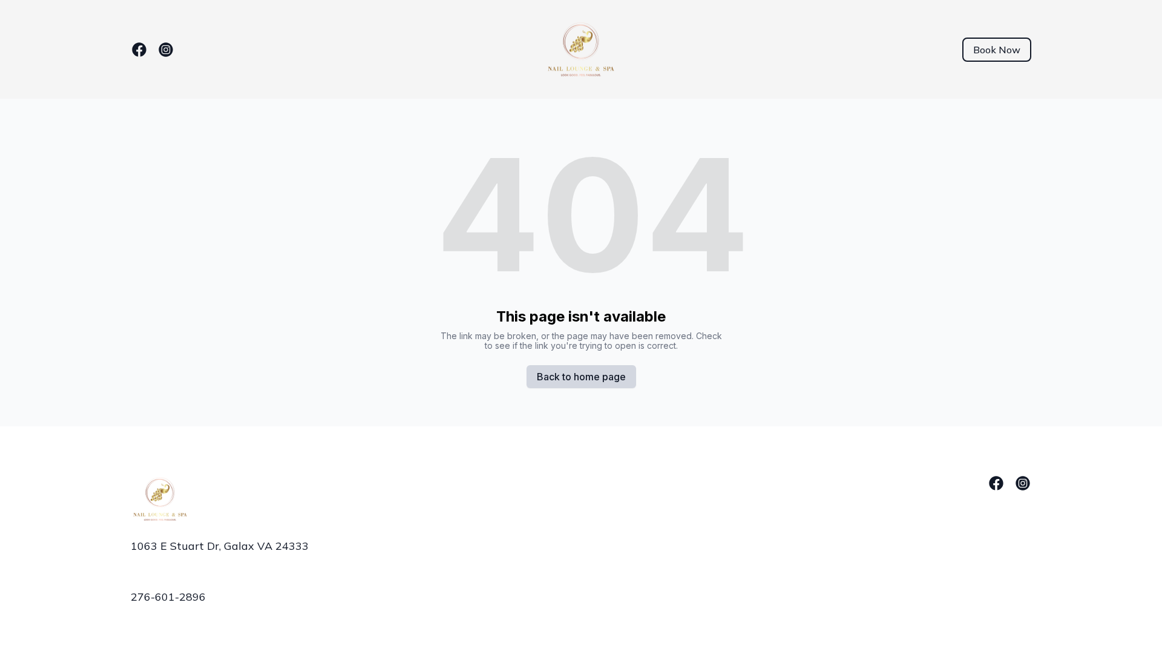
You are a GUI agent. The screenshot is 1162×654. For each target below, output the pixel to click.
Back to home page (581, 377)
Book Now (996, 50)
